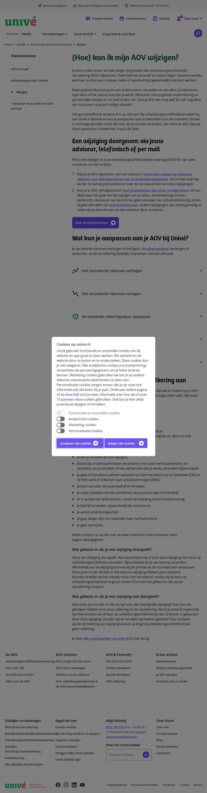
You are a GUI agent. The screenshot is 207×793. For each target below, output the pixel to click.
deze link (72, 394)
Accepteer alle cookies (75, 443)
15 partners (65, 399)
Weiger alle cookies (121, 443)
